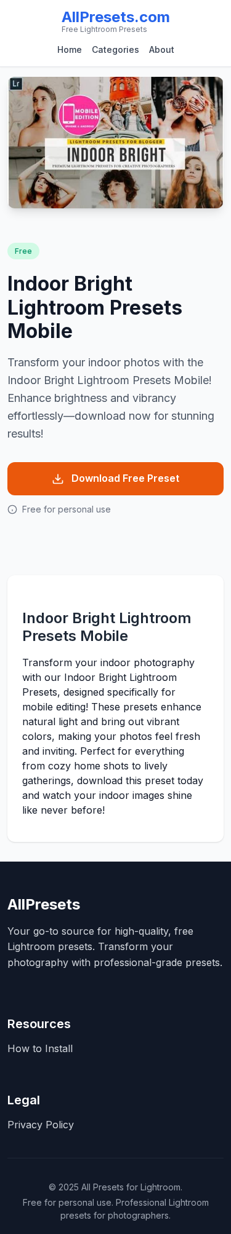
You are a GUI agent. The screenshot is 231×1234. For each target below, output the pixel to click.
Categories (115, 49)
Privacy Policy (40, 1124)
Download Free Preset (125, 478)
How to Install (40, 1048)
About (161, 49)
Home (69, 49)
